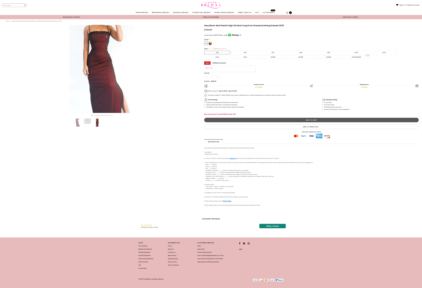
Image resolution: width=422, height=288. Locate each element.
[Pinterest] (244, 243)
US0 (217, 52)
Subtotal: (207, 81)
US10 (356, 52)
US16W (273, 57)
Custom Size (356, 57)
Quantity (206, 73)
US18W (300, 57)
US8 (328, 52)
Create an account (413, 5)
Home (7, 21)
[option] (71, 17)
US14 (217, 57)
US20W (328, 57)
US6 (300, 52)
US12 (384, 52)
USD (240, 249)
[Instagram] (249, 243)
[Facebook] (239, 243)
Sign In (401, 5)
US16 (245, 57)
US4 (273, 52)
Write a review (272, 226)
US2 (245, 52)
